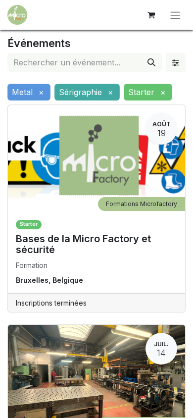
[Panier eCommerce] (151, 15)
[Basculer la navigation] (175, 15)
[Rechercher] (151, 62)
